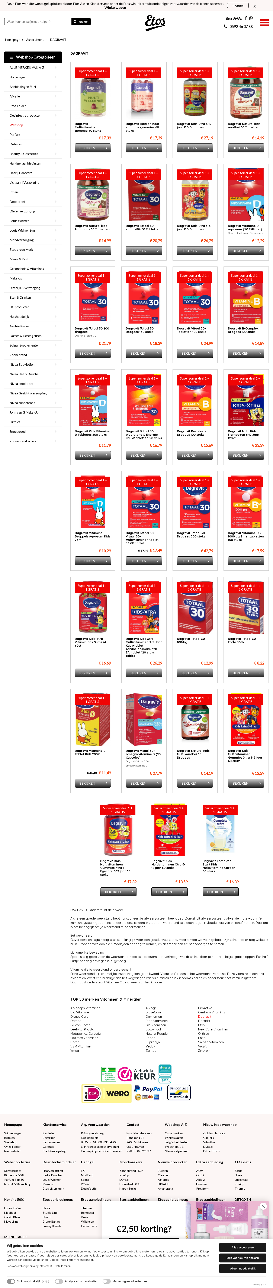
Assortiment (35, 40)
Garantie (48, 1146)
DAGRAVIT (58, 40)
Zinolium (204, 1051)
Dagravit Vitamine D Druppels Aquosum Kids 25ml (92, 536)
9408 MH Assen (137, 1142)
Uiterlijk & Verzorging (25, 288)
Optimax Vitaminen (84, 1038)
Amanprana (165, 1188)
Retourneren (51, 1142)
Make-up (16, 278)
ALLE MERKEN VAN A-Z (27, 67)
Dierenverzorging (22, 211)
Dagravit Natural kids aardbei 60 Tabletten (244, 125)
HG (83, 1170)
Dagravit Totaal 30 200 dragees (92, 330)
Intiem (14, 192)
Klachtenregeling (54, 1151)
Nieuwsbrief (12, 1151)
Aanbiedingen (19, 326)
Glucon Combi (81, 1025)
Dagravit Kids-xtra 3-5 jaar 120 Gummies (194, 227)
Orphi (200, 1175)
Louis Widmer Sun (22, 230)
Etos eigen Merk (21, 249)
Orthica (15, 422)
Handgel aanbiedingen (25, 163)
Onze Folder (12, 1146)
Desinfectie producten (25, 115)
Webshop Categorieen (35, 57)
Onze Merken (174, 1133)
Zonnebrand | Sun (131, 1170)
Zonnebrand (18, 355)
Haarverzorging (53, 1170)
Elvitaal (208, 1146)
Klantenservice (55, 1124)
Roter (75, 1042)
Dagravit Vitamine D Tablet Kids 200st (90, 752)
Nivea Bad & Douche (24, 374)
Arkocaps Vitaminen (85, 1008)
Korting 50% (14, 1199)
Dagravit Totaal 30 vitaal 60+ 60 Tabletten (143, 227)
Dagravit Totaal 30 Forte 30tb (242, 640)
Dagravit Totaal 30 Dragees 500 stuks (191, 534)
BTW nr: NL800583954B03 (99, 1142)
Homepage (12, 40)
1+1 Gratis (243, 1162)
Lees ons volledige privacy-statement (29, 1266)
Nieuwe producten (172, 1162)
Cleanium (164, 1175)
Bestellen (49, 1133)
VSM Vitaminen (81, 1046)
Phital (202, 1038)
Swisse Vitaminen (211, 1042)
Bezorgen (49, 1137)
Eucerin (163, 1170)
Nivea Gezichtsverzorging (28, 393)
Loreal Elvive (12, 1208)
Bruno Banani (51, 1221)
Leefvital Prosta (82, 1029)
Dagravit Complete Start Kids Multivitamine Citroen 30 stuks (219, 866)
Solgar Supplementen (24, 345)
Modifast (87, 1175)
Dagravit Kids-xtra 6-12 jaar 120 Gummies (194, 125)
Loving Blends (52, 1226)
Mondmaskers (130, 1162)
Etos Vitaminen (157, 1021)
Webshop (16, 125)
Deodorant (17, 201)
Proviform (202, 1188)
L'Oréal (85, 1184)
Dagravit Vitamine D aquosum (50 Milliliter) (245, 227)
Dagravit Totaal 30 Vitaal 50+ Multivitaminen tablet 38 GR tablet (142, 538)
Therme (240, 1188)
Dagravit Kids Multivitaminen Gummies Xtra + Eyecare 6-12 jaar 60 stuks (115, 868)
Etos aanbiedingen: (58, 1199)
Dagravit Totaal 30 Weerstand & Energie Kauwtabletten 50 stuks (144, 434)
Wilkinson (87, 1221)
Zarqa (238, 1170)
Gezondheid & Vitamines (27, 269)
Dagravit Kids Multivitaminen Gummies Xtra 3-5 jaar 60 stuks (245, 756)
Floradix (204, 1021)
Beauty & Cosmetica (24, 154)
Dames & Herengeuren (26, 336)
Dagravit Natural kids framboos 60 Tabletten (92, 227)
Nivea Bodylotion (22, 364)
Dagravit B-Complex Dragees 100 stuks (243, 330)
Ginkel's (208, 1137)
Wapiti (203, 1046)
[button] (264, 22)
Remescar (87, 1212)
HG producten (19, 307)
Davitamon (154, 1016)
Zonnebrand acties (23, 441)
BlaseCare (154, 1012)
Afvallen (16, 96)
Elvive (46, 1208)
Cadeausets (89, 1226)
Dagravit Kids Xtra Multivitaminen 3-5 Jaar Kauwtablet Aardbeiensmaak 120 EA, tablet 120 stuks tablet (144, 647)
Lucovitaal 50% (129, 1184)
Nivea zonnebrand (22, 403)
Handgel (87, 1162)
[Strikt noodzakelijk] (11, 1281)
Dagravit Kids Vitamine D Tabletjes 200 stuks (92, 433)
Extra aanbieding (209, 1162)
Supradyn (153, 1042)
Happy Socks (127, 1188)
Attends (163, 1179)
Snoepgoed (18, 431)
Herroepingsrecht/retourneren (101, 1151)
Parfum (15, 134)
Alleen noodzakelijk (243, 1268)
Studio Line (50, 1212)
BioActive (206, 1008)
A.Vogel (152, 1008)
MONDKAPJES (15, 1237)
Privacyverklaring (92, 1133)
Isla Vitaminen (156, 1025)
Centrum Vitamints (212, 1012)
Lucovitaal (154, 1029)
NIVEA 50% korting (17, 1184)
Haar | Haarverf (21, 173)
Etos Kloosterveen (139, 1133)
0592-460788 (135, 1146)
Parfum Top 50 (14, 1179)
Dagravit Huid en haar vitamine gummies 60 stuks (142, 127)
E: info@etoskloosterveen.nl (100, 1146)
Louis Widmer (19, 221)
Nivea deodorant (21, 383)
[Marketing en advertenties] (107, 1281)
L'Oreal (124, 1179)
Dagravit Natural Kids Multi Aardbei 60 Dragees (193, 754)
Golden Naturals (214, 1133)
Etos (202, 1025)
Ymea (75, 1051)
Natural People (157, 1034)
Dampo (76, 1021)
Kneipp (124, 1175)
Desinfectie (89, 1188)
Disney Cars (79, 1016)
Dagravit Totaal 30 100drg (191, 640)
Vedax (151, 1046)
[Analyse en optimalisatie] (59, 1281)
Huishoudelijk (19, 316)
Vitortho (209, 1142)
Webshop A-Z (176, 1124)
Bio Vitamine (80, 1012)
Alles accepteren (243, 1247)
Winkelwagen (13, 1133)
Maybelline (11, 1221)
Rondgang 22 (135, 1137)
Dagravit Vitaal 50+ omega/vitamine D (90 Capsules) (143, 754)
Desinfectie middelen (59, 1162)
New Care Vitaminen (213, 1029)
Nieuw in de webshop (220, 1124)
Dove (84, 1217)
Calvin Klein (12, 1217)
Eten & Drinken (20, 297)
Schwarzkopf (12, 1170)
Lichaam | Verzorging (24, 182)
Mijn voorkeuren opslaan (243, 1257)
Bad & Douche (52, 1175)
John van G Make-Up (24, 412)
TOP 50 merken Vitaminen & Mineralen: (106, 999)
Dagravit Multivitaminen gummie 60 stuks (88, 127)
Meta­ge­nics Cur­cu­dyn (86, 1034)
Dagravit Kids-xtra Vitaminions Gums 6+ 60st (90, 642)
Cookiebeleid (90, 1137)
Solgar (85, 1179)
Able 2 (200, 1179)
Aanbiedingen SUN (23, 87)
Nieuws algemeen (177, 1151)
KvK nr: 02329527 (138, 1151)
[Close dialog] (263, 1206)
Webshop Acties (17, 1162)
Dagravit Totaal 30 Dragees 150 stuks (140, 330)
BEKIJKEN (87, 148)
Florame (201, 1184)
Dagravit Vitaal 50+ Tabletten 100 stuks (191, 330)
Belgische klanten (177, 1142)
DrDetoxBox (211, 1151)
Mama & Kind (19, 259)
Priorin (151, 1038)
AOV (199, 1170)
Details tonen (63, 1266)
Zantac (151, 1051)
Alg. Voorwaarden (95, 1124)
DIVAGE (163, 1184)
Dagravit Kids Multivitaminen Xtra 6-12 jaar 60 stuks (168, 864)
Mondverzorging (22, 240)
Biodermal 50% (14, 1175)
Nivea (238, 1175)
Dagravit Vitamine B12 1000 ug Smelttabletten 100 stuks (246, 536)
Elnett (47, 1217)
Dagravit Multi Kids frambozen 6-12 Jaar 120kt (243, 434)
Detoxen (16, 144)
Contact (132, 1124)
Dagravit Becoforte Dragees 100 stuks (191, 433)
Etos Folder (18, 106)
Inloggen (238, 5)
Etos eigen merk (53, 1188)
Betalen (9, 1137)
